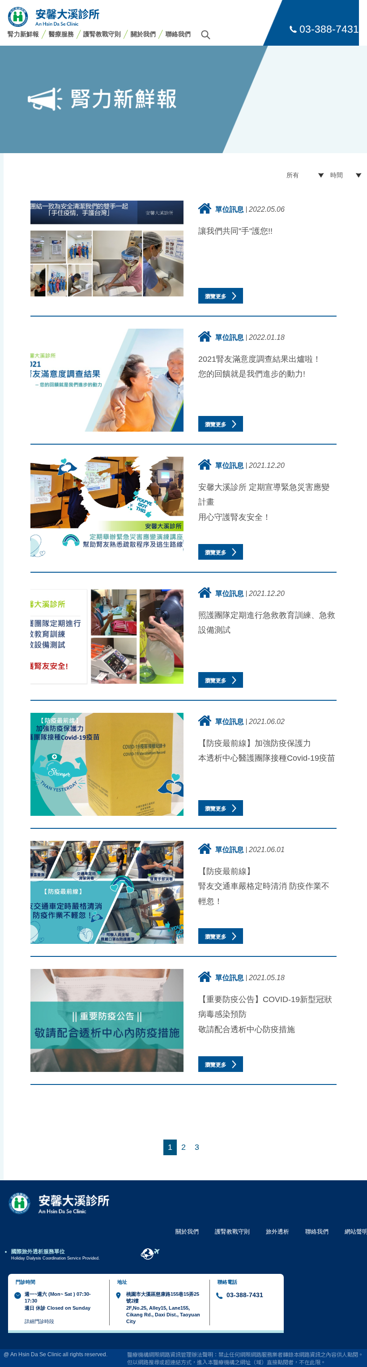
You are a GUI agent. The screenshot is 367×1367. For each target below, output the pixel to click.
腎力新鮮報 (23, 34)
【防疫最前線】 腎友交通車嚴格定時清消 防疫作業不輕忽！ (263, 886)
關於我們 (143, 34)
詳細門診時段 (39, 1321)
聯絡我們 (178, 34)
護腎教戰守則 (102, 34)
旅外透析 (277, 1231)
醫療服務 (61, 34)
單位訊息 (229, 209)
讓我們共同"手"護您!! (235, 231)
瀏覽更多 (216, 296)
